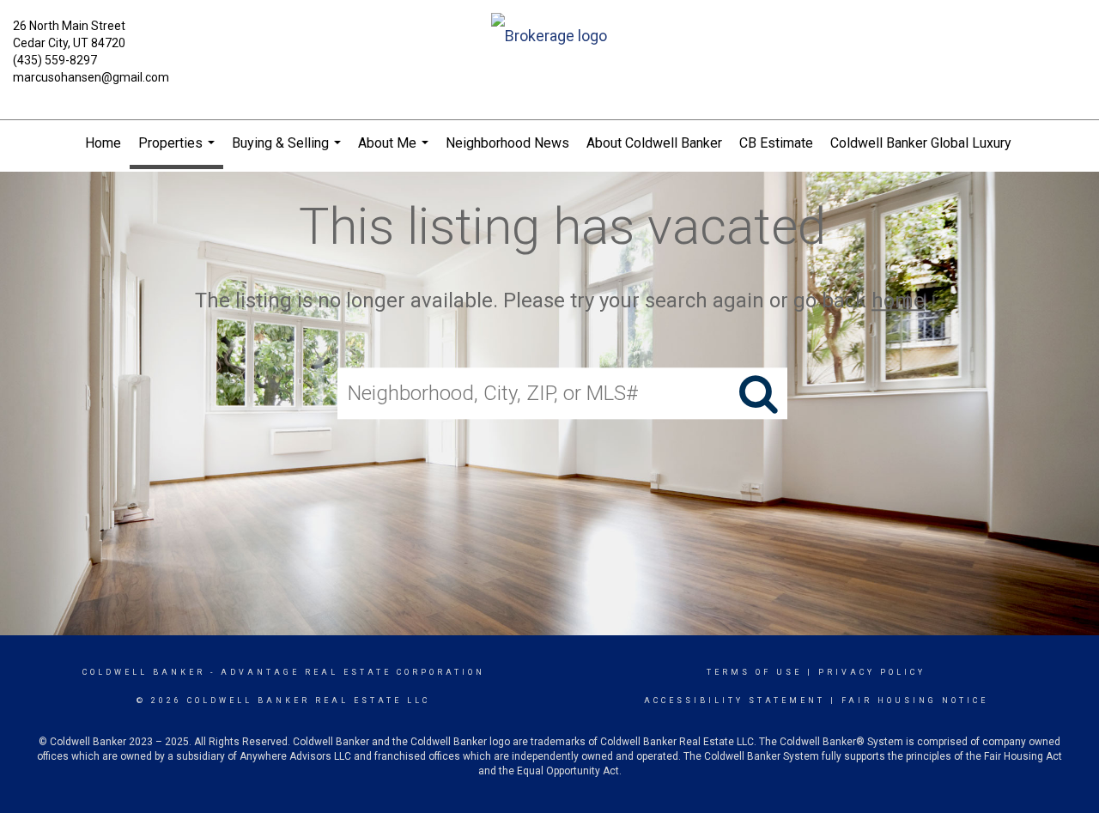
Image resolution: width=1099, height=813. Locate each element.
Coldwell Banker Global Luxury (920, 143)
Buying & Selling (288, 151)
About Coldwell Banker (654, 143)
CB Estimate (776, 143)
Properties (178, 152)
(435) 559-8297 (55, 60)
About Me (395, 151)
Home (103, 143)
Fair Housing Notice (914, 700)
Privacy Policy (872, 672)
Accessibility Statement (734, 700)
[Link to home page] (549, 37)
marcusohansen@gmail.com (91, 77)
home (898, 300)
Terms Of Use (754, 672)
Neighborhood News (507, 143)
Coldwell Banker (143, 672)
